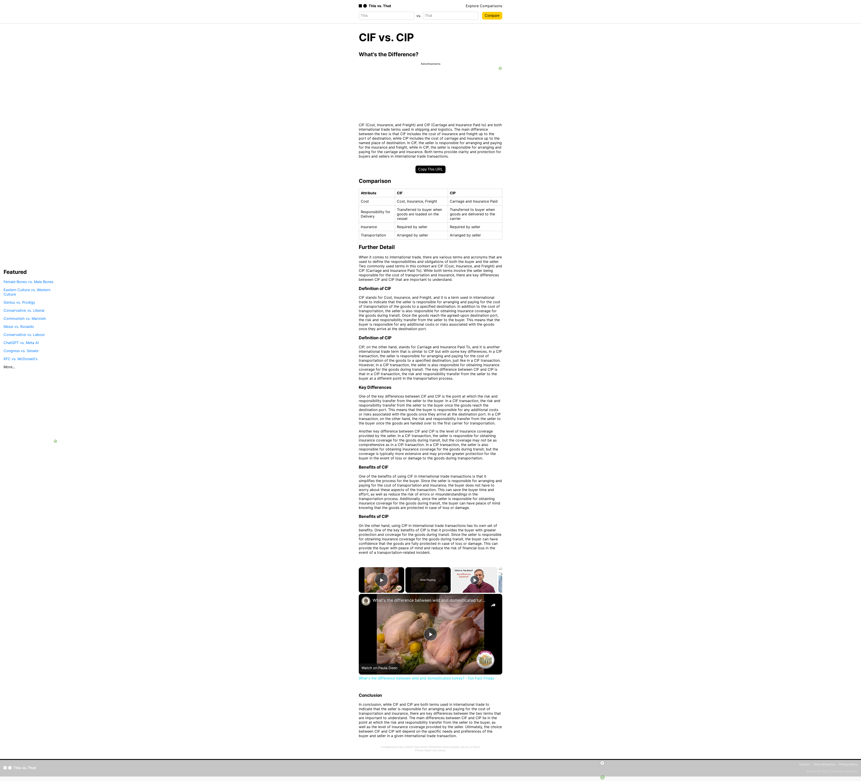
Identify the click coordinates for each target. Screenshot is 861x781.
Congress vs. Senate (21, 350)
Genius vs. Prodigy (19, 302)
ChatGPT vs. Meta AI (21, 342)
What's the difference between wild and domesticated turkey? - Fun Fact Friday (430, 600)
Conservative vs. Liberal (24, 310)
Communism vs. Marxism (25, 318)
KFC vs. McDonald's (20, 359)
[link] (365, 601)
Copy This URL (430, 169)
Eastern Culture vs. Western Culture (27, 292)
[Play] (474, 579)
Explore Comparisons (484, 6)
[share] (493, 605)
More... (9, 367)
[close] (432, 763)
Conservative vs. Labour (24, 334)
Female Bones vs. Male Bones (28, 281)
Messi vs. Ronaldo (19, 326)
